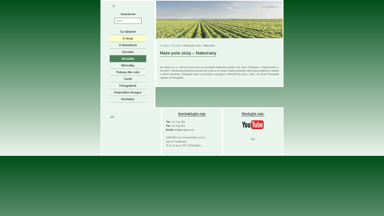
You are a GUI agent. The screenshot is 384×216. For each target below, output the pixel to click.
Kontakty (127, 99)
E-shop (128, 38)
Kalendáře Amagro (128, 92)
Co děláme (128, 31)
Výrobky (128, 52)
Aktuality (128, 58)
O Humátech (128, 45)
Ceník (128, 79)
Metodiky (128, 65)
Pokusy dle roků (128, 72)
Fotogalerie (127, 85)
